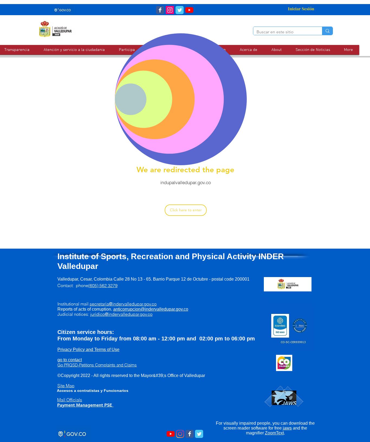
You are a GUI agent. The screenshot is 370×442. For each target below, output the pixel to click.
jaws (287, 428)
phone (97, 285)
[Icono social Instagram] (170, 10)
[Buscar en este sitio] (327, 31)
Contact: (66, 285)
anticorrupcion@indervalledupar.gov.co (150, 309)
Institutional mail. (107, 304)
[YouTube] (189, 10)
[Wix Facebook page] (160, 10)
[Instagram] (180, 434)
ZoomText (274, 433)
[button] (74, 49)
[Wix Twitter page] (180, 10)
